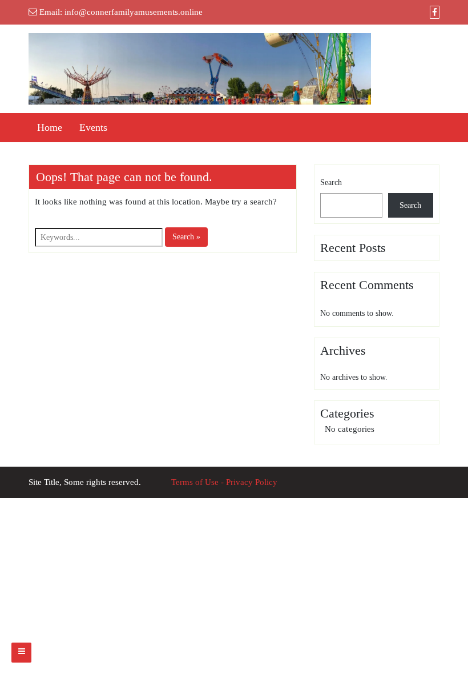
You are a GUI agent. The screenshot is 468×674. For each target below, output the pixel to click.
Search (331, 182)
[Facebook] (434, 12)
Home (49, 127)
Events (93, 127)
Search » (186, 236)
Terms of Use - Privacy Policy (224, 482)
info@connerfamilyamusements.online (133, 12)
